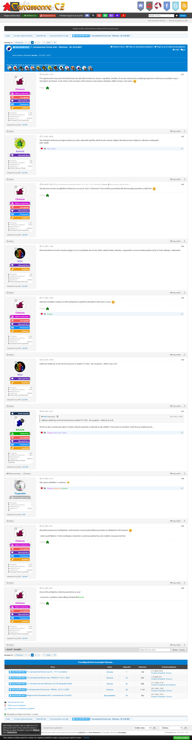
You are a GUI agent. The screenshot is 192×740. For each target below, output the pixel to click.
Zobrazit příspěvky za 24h (178, 20)
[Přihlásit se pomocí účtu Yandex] (123, 15)
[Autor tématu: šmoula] (9, 50)
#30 (182, 588)
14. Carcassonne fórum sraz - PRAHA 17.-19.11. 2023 (48, 677)
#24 (182, 246)
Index (8, 36)
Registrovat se (49, 16)
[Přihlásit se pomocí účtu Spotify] (105, 15)
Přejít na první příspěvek (17, 705)
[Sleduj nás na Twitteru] (175, 6)
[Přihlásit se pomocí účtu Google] (99, 15)
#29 (182, 526)
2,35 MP (25, 173)
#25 (182, 298)
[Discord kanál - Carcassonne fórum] (140, 6)
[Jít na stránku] (55, 42)
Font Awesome (94, 732)
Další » (49, 42)
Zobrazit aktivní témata (156, 20)
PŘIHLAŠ (36, 730)
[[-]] (182, 148)
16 (127, 678)
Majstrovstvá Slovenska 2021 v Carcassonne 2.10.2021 (49, 695)
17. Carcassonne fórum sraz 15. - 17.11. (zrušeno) (47, 672)
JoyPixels (81, 732)
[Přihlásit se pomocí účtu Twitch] (111, 15)
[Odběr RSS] (184, 6)
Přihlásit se (31, 16)
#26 (182, 360)
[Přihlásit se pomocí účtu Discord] (87, 15)
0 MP (23, 514)
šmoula (110, 672)
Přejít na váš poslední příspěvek (140, 47)
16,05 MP (25, 467)
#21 (182, 74)
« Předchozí (18, 42)
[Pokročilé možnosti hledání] (177, 15)
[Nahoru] (184, 131)
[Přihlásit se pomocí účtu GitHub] (93, 15)
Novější (17, 649)
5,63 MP (25, 286)
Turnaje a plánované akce (23, 36)
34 (127, 695)
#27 (182, 411)
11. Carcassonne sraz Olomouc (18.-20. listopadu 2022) (49, 683)
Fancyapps (122, 732)
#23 (182, 184)
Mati (45, 416)
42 (127, 683)
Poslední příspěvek (158, 673)
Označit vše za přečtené (53, 728)
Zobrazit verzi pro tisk (16, 702)
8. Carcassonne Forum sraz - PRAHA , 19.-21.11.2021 (48, 689)
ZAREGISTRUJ (12, 732)
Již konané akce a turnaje (59, 36)
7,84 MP (25, 125)
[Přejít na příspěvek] (57, 416)
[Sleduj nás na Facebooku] (166, 6)
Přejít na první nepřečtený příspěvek (171, 47)
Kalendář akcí (41, 36)
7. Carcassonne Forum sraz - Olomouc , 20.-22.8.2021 (102, 35)
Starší (9, 649)
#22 (182, 136)
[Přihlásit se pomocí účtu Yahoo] (117, 15)
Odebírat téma (118, 47)
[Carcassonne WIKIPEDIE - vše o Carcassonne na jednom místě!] (149, 6)
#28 (182, 478)
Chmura (104, 184)
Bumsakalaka (171, 685)
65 (127, 689)
